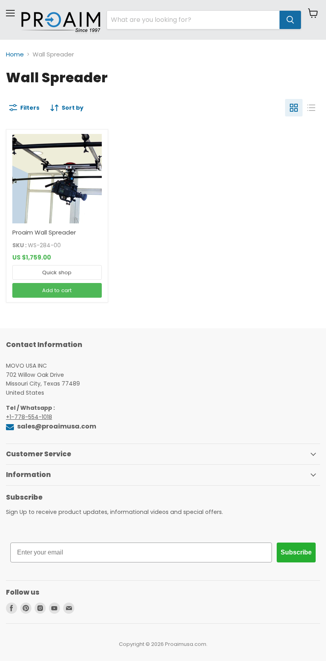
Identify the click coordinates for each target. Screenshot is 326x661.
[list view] (311, 107)
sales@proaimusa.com (56, 426)
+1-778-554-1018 (29, 417)
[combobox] (193, 20)
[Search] (290, 20)
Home (15, 54)
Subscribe (296, 552)
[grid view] (294, 107)
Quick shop (57, 272)
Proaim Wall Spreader (44, 232)
